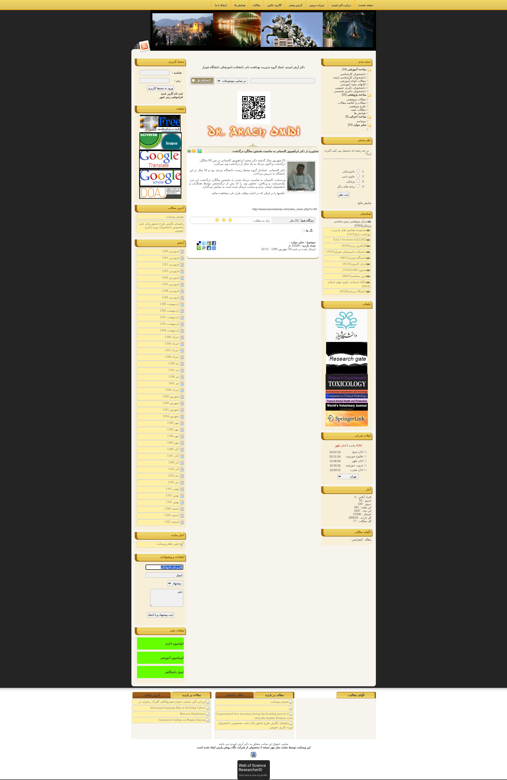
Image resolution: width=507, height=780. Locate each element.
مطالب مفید (359, 109)
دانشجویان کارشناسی (353, 74)
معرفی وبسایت (175, 216)
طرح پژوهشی (358, 106)
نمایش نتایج (364, 202)
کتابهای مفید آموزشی (353, 84)
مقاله (368, 539)
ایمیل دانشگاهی (174, 672)
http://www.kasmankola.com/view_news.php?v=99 (284, 209)
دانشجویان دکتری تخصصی (350, 91)
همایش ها (360, 113)
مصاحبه (361, 121)
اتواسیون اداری (174, 643)
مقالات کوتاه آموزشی (353, 80)
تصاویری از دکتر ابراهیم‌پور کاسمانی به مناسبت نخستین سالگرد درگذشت (275, 151)
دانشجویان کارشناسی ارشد (350, 77)
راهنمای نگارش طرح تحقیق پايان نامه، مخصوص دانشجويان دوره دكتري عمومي (161, 227)
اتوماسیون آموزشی (172, 657)
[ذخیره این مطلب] (200, 152)
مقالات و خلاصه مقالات (352, 102)
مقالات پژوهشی (356, 99)
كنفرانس (357, 539)
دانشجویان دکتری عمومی (351, 87)
